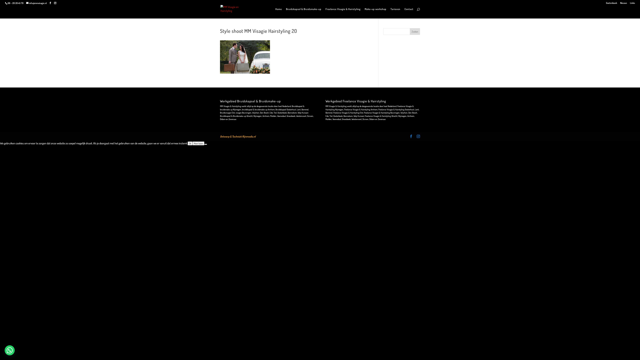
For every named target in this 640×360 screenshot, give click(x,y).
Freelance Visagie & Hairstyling (343, 9)
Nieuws (623, 3)
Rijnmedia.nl (249, 136)
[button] (10, 350)
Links (632, 3)
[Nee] (205, 144)
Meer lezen (198, 143)
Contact (408, 9)
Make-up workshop (375, 9)
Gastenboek (611, 3)
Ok (190, 143)
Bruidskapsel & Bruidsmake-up (303, 9)
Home (278, 9)
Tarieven (395, 9)
